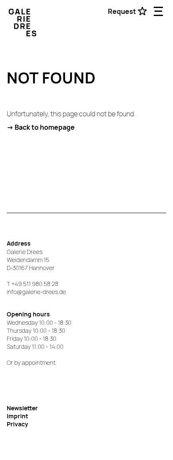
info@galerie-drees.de (36, 292)
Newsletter (22, 408)
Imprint (17, 416)
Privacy (17, 424)
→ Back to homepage (41, 127)
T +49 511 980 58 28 (32, 284)
